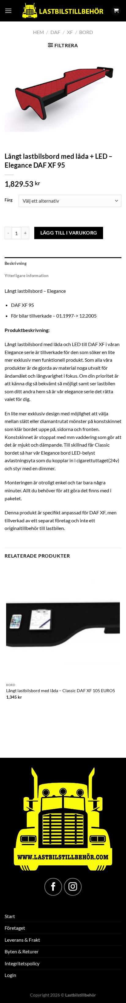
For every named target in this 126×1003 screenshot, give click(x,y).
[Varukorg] (116, 11)
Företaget (15, 928)
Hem (38, 32)
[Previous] (11, 138)
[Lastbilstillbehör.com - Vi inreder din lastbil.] (62, 11)
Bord (86, 32)
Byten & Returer (22, 951)
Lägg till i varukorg (68, 232)
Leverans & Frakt (22, 940)
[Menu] (8, 10)
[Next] (27, 138)
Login (10, 975)
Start (10, 916)
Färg (9, 200)
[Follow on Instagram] (73, 887)
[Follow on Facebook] (53, 887)
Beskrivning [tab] (16, 263)
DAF (55, 32)
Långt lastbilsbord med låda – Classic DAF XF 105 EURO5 (60, 690)
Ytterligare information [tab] (26, 275)
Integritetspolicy (22, 963)
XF (70, 32)
